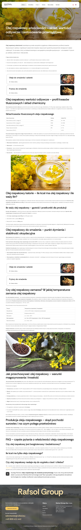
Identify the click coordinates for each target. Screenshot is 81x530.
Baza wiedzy (8, 23)
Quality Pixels (54, 526)
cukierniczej (8, 467)
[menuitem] (73, 4)
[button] (12, 508)
